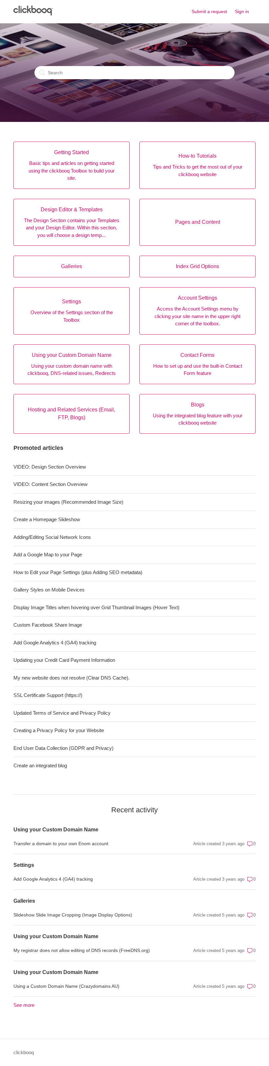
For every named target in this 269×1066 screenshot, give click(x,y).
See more (23, 1005)
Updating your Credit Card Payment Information (64, 660)
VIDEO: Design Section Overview (49, 467)
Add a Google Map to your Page (47, 554)
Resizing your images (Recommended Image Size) (68, 502)
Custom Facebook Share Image (47, 625)
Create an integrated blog (40, 765)
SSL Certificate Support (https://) (47, 695)
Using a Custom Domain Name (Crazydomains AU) (66, 986)
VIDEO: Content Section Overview (50, 484)
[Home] (33, 13)
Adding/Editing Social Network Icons (52, 537)
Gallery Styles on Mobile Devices (49, 589)
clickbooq (23, 1052)
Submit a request (209, 11)
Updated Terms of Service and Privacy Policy (62, 713)
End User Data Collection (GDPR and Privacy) (63, 748)
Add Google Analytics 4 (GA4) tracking (54, 642)
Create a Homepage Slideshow (46, 519)
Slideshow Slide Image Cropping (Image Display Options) (72, 914)
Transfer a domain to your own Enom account (60, 843)
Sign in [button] (242, 11)
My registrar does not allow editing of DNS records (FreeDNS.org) (81, 950)
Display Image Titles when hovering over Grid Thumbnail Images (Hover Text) (96, 607)
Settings (23, 865)
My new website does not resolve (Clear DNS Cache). (71, 678)
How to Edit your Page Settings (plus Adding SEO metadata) (77, 572)
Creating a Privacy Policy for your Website (58, 730)
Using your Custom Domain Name (55, 829)
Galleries (24, 901)
